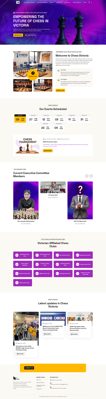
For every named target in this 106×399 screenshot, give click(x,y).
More (85, 2)
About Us (39, 379)
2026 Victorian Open (50, 142)
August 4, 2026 (48, 323)
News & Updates (77, 2)
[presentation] (86, 176)
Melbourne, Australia (57, 380)
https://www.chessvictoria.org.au (58, 388)
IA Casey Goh (25, 195)
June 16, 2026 (74, 323)
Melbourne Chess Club (64, 139)
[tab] (20, 118)
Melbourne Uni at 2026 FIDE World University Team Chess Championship (53, 328)
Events (51, 2)
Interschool (67, 2)
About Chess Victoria (29, 2)
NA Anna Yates (80, 221)
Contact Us (29, 368)
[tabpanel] (53, 145)
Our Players (64, 79)
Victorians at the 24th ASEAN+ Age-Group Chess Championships (25, 348)
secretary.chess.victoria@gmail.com (59, 384)
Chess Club (33, 76)
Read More (20, 354)
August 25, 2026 (21, 343)
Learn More (18, 35)
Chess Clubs (59, 2)
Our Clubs (63, 69)
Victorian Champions (42, 2)
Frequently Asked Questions (41, 386)
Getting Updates (30, 35)
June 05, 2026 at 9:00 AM (50, 139)
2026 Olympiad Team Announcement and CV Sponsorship (78, 328)
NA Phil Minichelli (53, 221)
